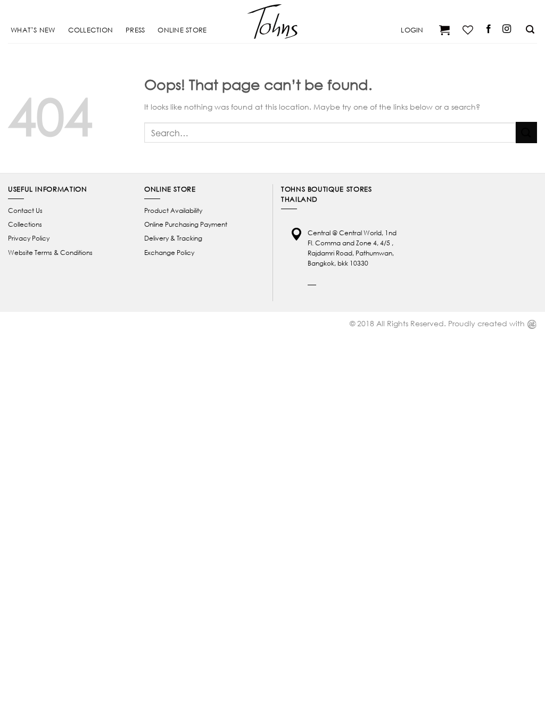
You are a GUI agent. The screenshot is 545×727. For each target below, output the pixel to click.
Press (135, 30)
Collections (25, 224)
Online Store (182, 30)
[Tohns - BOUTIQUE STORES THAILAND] (272, 21)
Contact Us (25, 210)
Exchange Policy (169, 253)
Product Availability (173, 210)
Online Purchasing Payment (185, 224)
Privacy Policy (28, 238)
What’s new (33, 30)
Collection (90, 30)
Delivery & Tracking (173, 238)
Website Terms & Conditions (50, 253)
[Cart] (443, 30)
